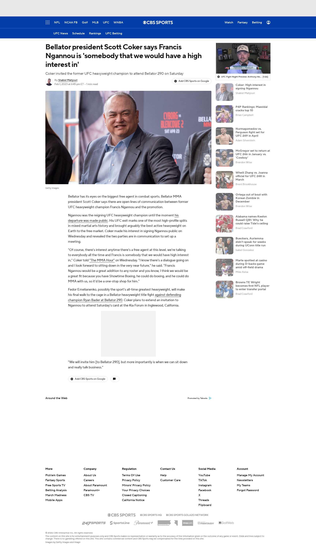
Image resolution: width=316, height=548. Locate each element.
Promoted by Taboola (197, 398)
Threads (203, 500)
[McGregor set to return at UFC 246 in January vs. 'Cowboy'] (224, 158)
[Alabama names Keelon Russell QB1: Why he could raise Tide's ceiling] (224, 223)
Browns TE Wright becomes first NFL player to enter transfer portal (252, 285)
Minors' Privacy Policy (136, 485)
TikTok (202, 480)
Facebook (204, 490)
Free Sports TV (55, 485)
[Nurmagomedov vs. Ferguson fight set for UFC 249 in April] (224, 136)
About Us (90, 475)
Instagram (205, 485)
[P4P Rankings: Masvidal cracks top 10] (224, 114)
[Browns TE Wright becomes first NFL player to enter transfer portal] (224, 289)
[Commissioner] (168, 522)
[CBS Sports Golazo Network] (187, 514)
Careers (89, 480)
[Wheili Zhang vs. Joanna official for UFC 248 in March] (224, 180)
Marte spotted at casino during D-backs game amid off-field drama (251, 264)
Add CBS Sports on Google (193, 81)
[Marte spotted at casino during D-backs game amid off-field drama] (224, 267)
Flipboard (204, 505)
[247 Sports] (94, 522)
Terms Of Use (131, 475)
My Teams (243, 485)
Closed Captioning (134, 492)
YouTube (204, 475)
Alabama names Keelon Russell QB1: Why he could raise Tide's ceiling (252, 220)
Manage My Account (250, 475)
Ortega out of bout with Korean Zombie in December (251, 198)
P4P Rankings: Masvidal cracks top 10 (252, 108)
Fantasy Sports (55, 480)
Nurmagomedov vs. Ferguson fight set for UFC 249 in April (250, 132)
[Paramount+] (143, 522)
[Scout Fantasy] (206, 523)
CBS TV (89, 495)
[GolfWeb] (226, 523)
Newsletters (245, 480)
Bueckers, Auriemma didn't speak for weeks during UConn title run (251, 242)
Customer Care (170, 480)
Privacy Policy (131, 480)
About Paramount (95, 485)
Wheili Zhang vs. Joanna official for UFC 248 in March (252, 176)
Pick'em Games (55, 475)
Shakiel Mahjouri (68, 80)
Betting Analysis (56, 490)
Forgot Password (248, 490)
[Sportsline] (120, 522)
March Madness (55, 495)
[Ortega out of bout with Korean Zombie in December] (224, 202)
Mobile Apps (53, 500)
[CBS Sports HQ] (151, 514)
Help (163, 475)
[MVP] (187, 521)
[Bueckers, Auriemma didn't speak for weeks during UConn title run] (224, 245)
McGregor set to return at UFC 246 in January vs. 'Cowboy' (253, 154)
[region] (243, 58)
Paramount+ (92, 490)
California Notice (133, 496)
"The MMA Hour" (102, 260)
